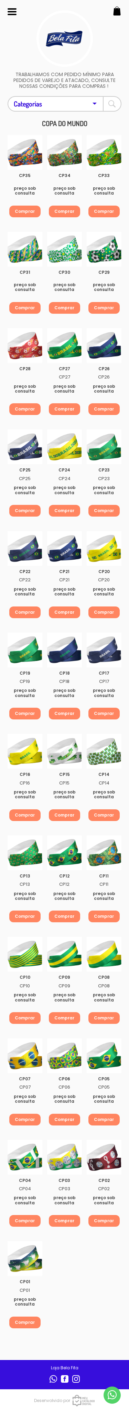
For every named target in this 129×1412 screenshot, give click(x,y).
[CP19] (25, 650)
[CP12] (64, 852)
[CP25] (25, 446)
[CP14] (104, 751)
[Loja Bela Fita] (64, 63)
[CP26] (104, 345)
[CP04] (25, 1157)
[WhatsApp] (54, 1381)
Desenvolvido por (52, 1400)
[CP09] (64, 954)
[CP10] (25, 954)
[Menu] (12, 11)
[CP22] (25, 548)
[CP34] (64, 152)
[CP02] (104, 1157)
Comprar (25, 211)
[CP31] (25, 249)
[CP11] (104, 852)
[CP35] (25, 152)
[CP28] (25, 345)
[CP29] (104, 249)
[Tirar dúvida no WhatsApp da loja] (112, 1395)
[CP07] (25, 1055)
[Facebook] (65, 1381)
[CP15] (64, 751)
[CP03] (64, 1157)
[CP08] (104, 954)
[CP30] (64, 249)
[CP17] (104, 650)
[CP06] (64, 1055)
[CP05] (104, 1055)
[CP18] (64, 650)
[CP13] (25, 852)
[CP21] (64, 548)
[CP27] (64, 345)
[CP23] (104, 446)
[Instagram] (76, 1381)
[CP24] (64, 446)
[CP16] (25, 751)
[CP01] (25, 1258)
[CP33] (104, 152)
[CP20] (104, 548)
